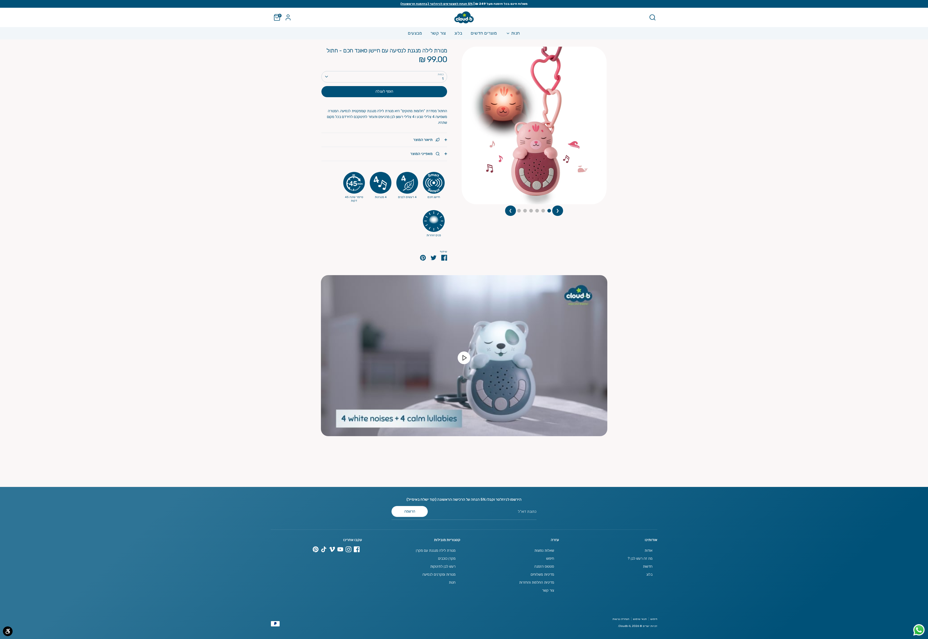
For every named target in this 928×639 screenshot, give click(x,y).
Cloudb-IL (624, 626)
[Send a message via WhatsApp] (919, 630)
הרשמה (409, 511)
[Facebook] (357, 549)
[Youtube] (340, 549)
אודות (648, 550)
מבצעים (415, 33)
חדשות (647, 566)
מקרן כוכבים (447, 558)
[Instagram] (348, 549)
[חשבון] (288, 17)
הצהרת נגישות (620, 619)
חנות (515, 33)
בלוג (458, 33)
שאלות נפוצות (544, 550)
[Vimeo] (332, 549)
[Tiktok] (324, 549)
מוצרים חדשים (484, 33)
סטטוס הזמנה (544, 566)
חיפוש (550, 558)
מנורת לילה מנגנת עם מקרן (436, 550)
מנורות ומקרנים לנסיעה (439, 574)
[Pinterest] (316, 549)
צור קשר (438, 33)
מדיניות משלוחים (542, 574)
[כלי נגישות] (8, 631)
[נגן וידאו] (464, 357)
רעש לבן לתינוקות (443, 566)
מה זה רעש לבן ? (640, 558)
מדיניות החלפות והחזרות (536, 582)
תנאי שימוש (640, 619)
